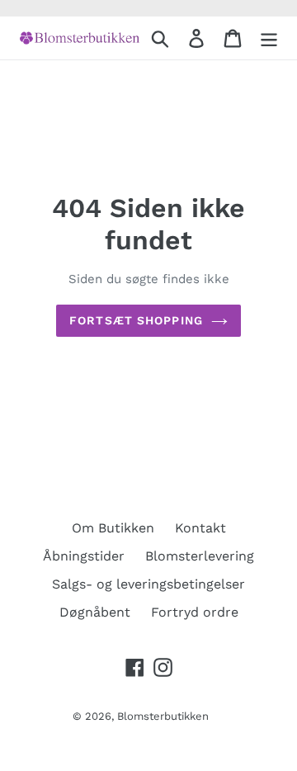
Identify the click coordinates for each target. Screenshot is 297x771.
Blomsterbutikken (163, 716)
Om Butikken (113, 528)
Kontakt (200, 528)
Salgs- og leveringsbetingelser (148, 584)
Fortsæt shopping (136, 320)
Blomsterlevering (199, 556)
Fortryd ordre (194, 612)
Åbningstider (84, 556)
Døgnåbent (94, 612)
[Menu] (269, 38)
